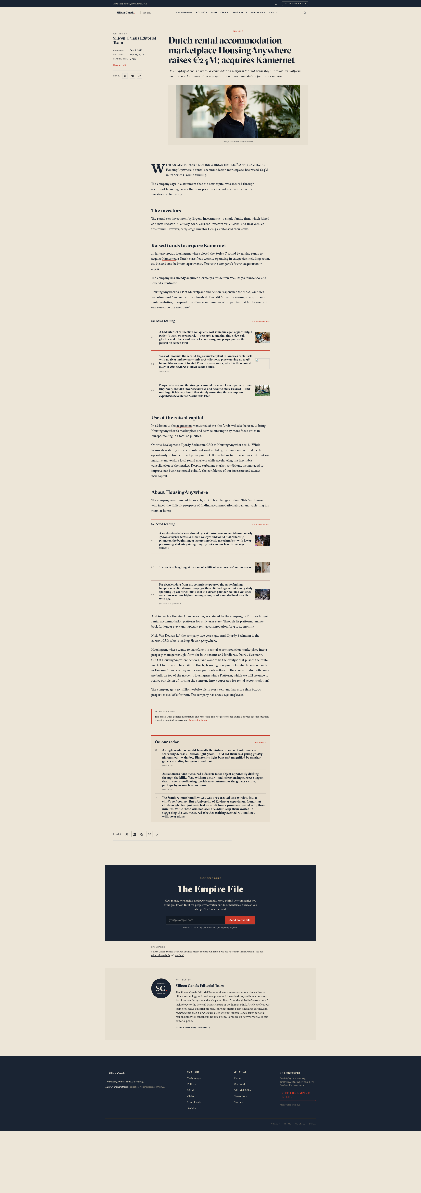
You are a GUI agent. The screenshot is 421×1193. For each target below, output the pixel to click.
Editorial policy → (198, 720)
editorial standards (160, 955)
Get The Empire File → (296, 1095)
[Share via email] (149, 834)
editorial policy (184, 1020)
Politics (201, 12)
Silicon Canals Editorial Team (134, 40)
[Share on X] (125, 76)
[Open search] (305, 13)
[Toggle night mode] (276, 3)
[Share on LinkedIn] (132, 76)
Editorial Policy (243, 1090)
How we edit (119, 65)
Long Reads (239, 12)
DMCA (312, 1124)
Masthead (239, 1084)
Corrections (241, 1096)
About (273, 12)
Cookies (300, 1124)
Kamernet (169, 258)
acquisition (184, 426)
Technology (184, 12)
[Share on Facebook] (142, 834)
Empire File (258, 12)
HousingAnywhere (178, 170)
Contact (238, 1102)
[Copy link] (139, 76)
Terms (287, 1124)
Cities (224, 12)
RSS (298, 1105)
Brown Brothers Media (117, 1087)
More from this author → (193, 1027)
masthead (179, 955)
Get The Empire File (295, 3)
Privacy (275, 1124)
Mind (214, 12)
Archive (191, 1108)
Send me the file (239, 920)
